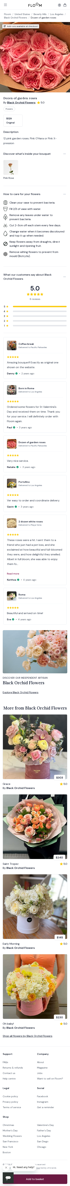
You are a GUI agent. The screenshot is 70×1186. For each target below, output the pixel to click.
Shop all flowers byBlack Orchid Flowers (27, 1036)
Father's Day (44, 1130)
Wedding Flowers (12, 1136)
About (40, 1062)
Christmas (8, 1125)
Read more (13, 573)
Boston (7, 1152)
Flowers (9, 109)
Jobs (39, 1073)
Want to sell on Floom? (50, 1078)
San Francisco (10, 1141)
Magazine (42, 1067)
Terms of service (12, 1107)
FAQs (5, 1062)
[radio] (13, 121)
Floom (7, 14)
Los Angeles (43, 1136)
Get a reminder (45, 1107)
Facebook (42, 1096)
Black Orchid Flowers (15, 17)
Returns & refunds (13, 1067)
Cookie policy (10, 1096)
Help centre (9, 1078)
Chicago (41, 1146)
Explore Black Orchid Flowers (20, 692)
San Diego (42, 1141)
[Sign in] (59, 5)
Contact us (9, 1073)
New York (8, 1146)
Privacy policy (10, 1101)
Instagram (42, 1101)
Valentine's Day (45, 1125)
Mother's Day (10, 1130)
